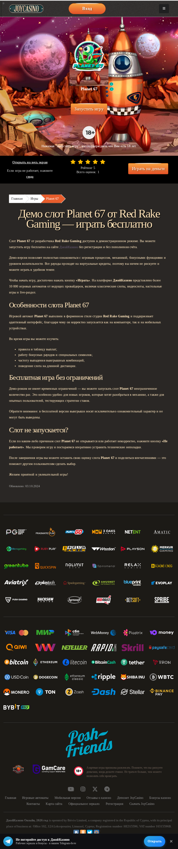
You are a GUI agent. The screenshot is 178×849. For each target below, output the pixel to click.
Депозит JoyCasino (130, 797)
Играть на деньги (148, 168)
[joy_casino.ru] (83, 789)
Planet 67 (52, 198)
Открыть (155, 841)
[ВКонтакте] (76, 832)
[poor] (80, 161)
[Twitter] (89, 832)
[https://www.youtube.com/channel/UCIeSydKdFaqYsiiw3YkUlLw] (70, 789)
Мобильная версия (67, 797)
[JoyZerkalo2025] (107, 789)
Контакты (33, 803)
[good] (95, 161)
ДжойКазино (68, 247)
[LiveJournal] (103, 832)
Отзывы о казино (98, 797)
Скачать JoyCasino (142, 803)
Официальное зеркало (84, 803)
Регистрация (114, 803)
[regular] (87, 161)
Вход (87, 8)
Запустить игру (88, 108)
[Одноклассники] (83, 832)
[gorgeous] (102, 161)
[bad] (73, 161)
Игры (34, 198)
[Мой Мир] (96, 832)
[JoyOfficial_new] (95, 789)
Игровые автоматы (35, 797)
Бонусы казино (160, 797)
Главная (16, 198)
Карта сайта (54, 803)
